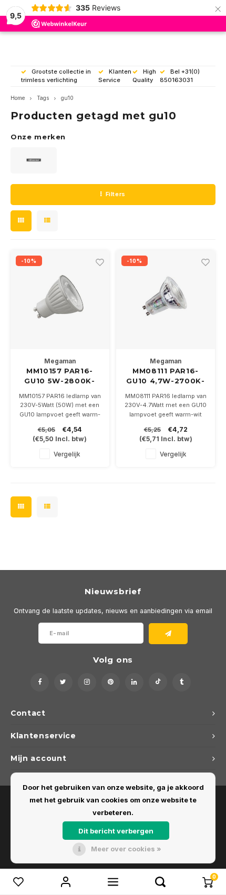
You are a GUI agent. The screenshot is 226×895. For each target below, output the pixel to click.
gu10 (67, 98)
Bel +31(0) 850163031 (180, 76)
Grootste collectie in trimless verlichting (56, 76)
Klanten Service (114, 76)
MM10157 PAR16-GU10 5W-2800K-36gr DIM (59, 377)
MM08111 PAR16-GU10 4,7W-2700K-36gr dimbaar (165, 377)
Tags (43, 98)
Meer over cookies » (126, 849)
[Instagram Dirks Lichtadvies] (87, 682)
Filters (116, 194)
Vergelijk (67, 454)
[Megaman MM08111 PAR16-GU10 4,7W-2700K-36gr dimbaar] (165, 299)
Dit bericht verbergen (115, 831)
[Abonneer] (168, 633)
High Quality (144, 76)
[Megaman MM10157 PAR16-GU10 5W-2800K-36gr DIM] (60, 299)
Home (18, 98)
